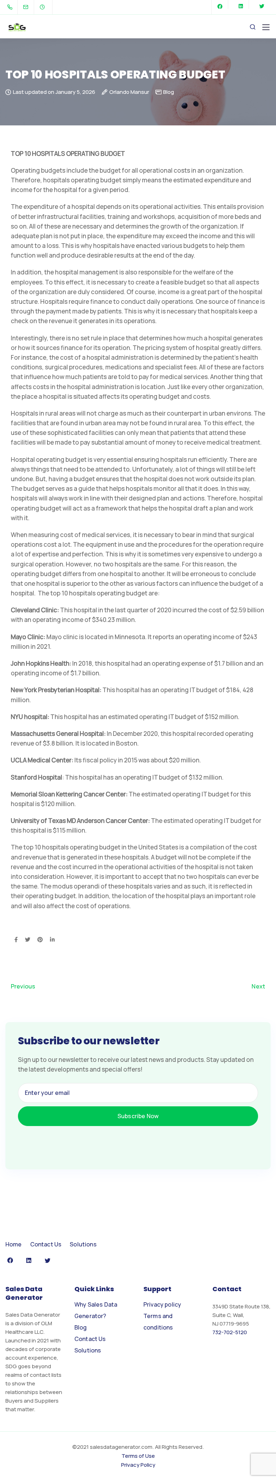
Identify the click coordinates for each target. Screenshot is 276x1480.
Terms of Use (138, 1456)
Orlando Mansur (129, 92)
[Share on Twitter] (27, 940)
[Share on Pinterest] (40, 940)
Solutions (83, 1244)
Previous (23, 986)
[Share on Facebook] (16, 940)
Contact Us (46, 1244)
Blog (168, 92)
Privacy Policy (138, 1465)
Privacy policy (162, 1304)
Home (13, 1244)
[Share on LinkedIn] (52, 940)
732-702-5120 (229, 1332)
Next (258, 986)
